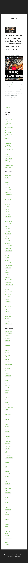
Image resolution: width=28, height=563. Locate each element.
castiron (7, 361)
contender (7, 378)
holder (6, 424)
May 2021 (7, 272)
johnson (7, 429)
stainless (7, 504)
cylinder (6, 383)
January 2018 (8, 313)
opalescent (7, 448)
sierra (6, 500)
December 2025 (8, 194)
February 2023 (8, 245)
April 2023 (7, 243)
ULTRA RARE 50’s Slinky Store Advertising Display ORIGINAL (9, 153)
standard (7, 507)
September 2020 (9, 284)
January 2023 (8, 248)
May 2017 (7, 318)
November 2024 (8, 221)
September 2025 (9, 202)
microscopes (8, 441)
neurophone (8, 446)
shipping (7, 497)
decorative (7, 385)
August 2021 (8, 267)
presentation (8, 474)
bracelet (7, 359)
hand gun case (8, 417)
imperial (7, 426)
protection (7, 476)
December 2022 (8, 250)
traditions (7, 529)
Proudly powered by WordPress (11, 554)
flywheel (7, 404)
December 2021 (8, 265)
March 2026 (7, 187)
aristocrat (7, 343)
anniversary (7, 340)
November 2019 (8, 292)
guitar (6, 412)
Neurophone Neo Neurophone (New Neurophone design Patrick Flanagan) (9, 132)
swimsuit (7, 517)
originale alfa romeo (8, 451)
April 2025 (7, 211)
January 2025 (8, 216)
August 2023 (8, 236)
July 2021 (7, 270)
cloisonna (7, 370)
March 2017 (7, 321)
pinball (6, 460)
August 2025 (8, 204)
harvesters (7, 421)
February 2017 (8, 323)
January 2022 (8, 262)
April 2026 (7, 185)
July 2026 (7, 177)
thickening (7, 521)
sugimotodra (8, 512)
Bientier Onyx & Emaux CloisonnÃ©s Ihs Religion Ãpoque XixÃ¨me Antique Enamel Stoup (9, 163)
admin (20, 97)
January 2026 (8, 192)
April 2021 (7, 275)
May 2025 (7, 209)
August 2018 (8, 309)
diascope (7, 390)
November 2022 (8, 253)
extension (7, 397)
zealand (7, 544)
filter (6, 400)
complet (7, 373)
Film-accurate (14, 85)
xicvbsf (6, 542)
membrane (7, 438)
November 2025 (8, 197)
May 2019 (7, 299)
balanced (7, 348)
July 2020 (7, 289)
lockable (7, 434)
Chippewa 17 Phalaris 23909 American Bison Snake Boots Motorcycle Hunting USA (8, 143)
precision (7, 471)
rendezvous (7, 486)
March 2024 (7, 231)
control (6, 380)
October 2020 (8, 282)
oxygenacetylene (9, 457)
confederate (8, 375)
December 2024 (8, 219)
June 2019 (7, 296)
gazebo (6, 409)
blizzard (7, 352)
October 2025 (8, 199)
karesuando (7, 431)
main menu (7, 436)
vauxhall (7, 535)
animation (7, 338)
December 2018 (8, 304)
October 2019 (8, 294)
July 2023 (7, 238)
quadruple (7, 478)
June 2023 (7, 241)
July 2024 (7, 226)
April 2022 (7, 260)
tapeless (7, 519)
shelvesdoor (8, 495)
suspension (7, 514)
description (7, 387)
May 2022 (7, 258)
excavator (7, 395)
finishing (7, 402)
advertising (7, 335)
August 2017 (8, 316)
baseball (7, 350)
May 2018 (7, 311)
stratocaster (8, 509)
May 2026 (7, 182)
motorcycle (7, 443)
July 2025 (7, 206)
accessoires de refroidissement (8, 332)
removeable (7, 483)
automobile (7, 345)
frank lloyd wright (9, 407)
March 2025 (7, 214)
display (6, 392)
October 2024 (8, 223)
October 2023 (8, 233)
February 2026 (8, 189)
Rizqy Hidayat (17, 556)
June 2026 (7, 180)
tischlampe (7, 524)
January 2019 (8, 301)
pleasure (7, 462)
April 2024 (7, 228)
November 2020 (8, 279)
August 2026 (8, 175)
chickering (7, 368)
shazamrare (8, 492)
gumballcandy (8, 414)
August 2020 (8, 287)
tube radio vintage (7, 532)
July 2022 (7, 255)
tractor (6, 526)
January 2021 (8, 277)
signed (6, 502)
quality (6, 481)
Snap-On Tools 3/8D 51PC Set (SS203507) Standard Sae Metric (8, 121)
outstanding (7, 455)
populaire (7, 469)
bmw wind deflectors (7, 356)
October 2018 (8, 306)
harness (7, 419)
